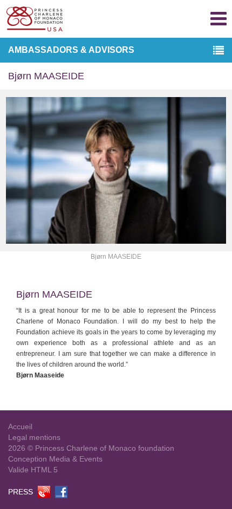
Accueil (20, 426)
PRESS (20, 491)
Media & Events (76, 459)
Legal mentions (34, 437)
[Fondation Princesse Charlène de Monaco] (34, 18)
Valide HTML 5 (33, 469)
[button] (218, 51)
